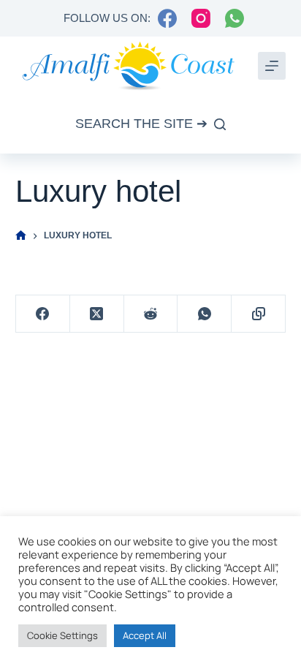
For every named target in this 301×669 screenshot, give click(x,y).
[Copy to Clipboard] (259, 314)
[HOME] (20, 235)
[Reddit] (151, 314)
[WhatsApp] (234, 18)
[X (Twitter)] (97, 314)
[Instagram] (200, 18)
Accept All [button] (145, 635)
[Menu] (272, 66)
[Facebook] (167, 18)
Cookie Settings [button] (62, 635)
